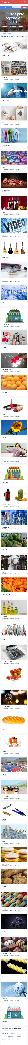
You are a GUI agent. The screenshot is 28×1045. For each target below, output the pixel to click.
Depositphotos (17, 1028)
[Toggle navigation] (24, 2)
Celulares (25, 7)
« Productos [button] (3, 33)
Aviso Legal (12, 1033)
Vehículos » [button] (9, 33)
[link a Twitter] (4, 1039)
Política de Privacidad (8, 1036)
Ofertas (4, 7)
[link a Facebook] (12, 1039)
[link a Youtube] (19, 1039)
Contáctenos (19, 1036)
